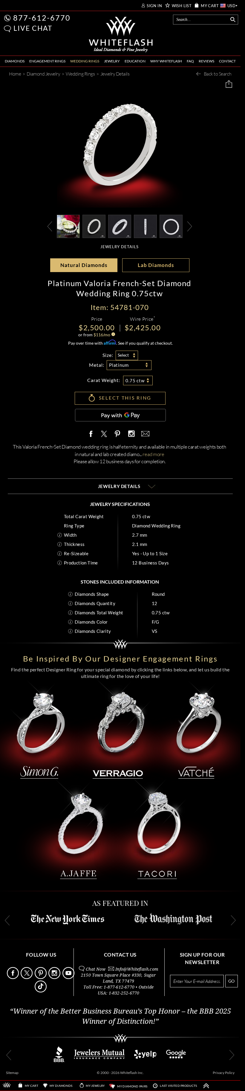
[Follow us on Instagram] (54, 977)
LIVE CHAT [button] (33, 28)
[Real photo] (93, 225)
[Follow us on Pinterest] (41, 977)
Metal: (96, 365)
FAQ (190, 61)
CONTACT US (120, 955)
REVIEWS (206, 61)
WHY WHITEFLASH (166, 61)
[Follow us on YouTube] (68, 977)
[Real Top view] (119, 225)
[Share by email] (144, 434)
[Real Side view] (145, 225)
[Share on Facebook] (92, 434)
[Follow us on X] (27, 977)
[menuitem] (14, 61)
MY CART (210, 6)
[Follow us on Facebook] (13, 977)
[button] (7, 28)
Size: (107, 355)
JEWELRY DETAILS (119, 247)
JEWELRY (112, 61)
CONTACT (227, 61)
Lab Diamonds (156, 265)
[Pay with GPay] (120, 415)
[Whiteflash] (120, 34)
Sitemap (12, 1072)
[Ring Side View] (171, 225)
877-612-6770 (42, 17)
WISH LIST (182, 6)
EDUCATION (135, 61)
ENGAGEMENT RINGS (47, 61)
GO (231, 980)
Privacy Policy (224, 1072)
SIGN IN (154, 6)
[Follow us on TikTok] (41, 990)
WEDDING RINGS (84, 61)
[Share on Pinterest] (118, 437)
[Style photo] (68, 225)
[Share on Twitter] (104, 434)
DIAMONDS (14, 61)
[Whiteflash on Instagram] (131, 434)
